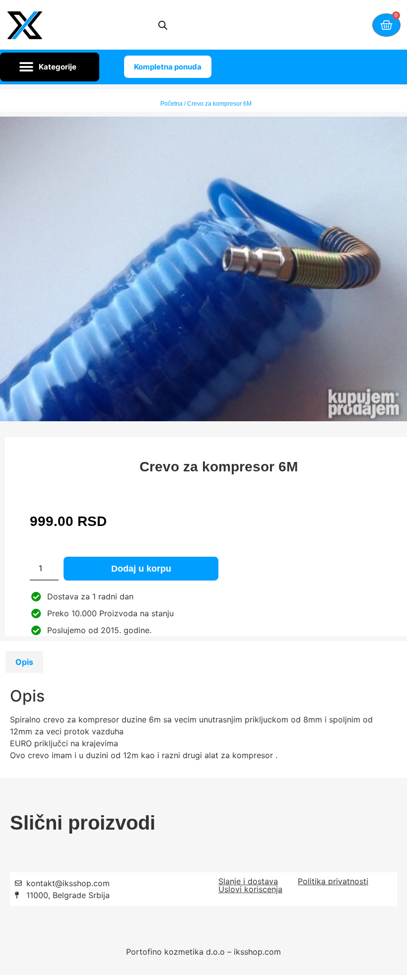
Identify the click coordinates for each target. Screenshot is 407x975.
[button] (49, 67)
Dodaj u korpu (141, 569)
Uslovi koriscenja (250, 889)
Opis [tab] (24, 662)
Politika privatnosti (333, 881)
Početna (171, 103)
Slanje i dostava (248, 881)
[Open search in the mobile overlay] (163, 25)
